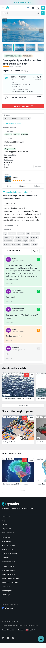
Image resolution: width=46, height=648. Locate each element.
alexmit (15, 177)
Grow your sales (8, 566)
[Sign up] (43, 8)
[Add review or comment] (42, 251)
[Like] (9, 111)
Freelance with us (8, 574)
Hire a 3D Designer (8, 545)
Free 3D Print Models (9, 553)
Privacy (21, 630)
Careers (4, 525)
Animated (8, 134)
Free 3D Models (7, 549)
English (29, 630)
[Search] (43, 13)
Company (5, 516)
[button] (38, 13)
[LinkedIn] (3, 638)
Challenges (6, 595)
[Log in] (38, 8)
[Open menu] (3, 8)
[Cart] (33, 8)
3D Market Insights (8, 570)
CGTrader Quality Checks (11, 124)
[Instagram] (13, 638)
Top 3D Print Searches (10, 582)
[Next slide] (41, 31)
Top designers (7, 591)
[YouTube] (8, 638)
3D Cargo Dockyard (9, 442)
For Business (6, 537)
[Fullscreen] (4, 20)
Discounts (5, 558)
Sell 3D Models (7, 562)
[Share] (37, 111)
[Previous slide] (5, 31)
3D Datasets (6, 541)
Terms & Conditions (9, 630)
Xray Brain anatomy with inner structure (15, 484)
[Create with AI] (28, 8)
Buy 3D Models (7, 533)
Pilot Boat (40, 442)
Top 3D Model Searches (10, 578)
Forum (4, 599)
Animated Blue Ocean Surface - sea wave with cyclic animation (22, 399)
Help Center (6, 529)
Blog (3, 520)
